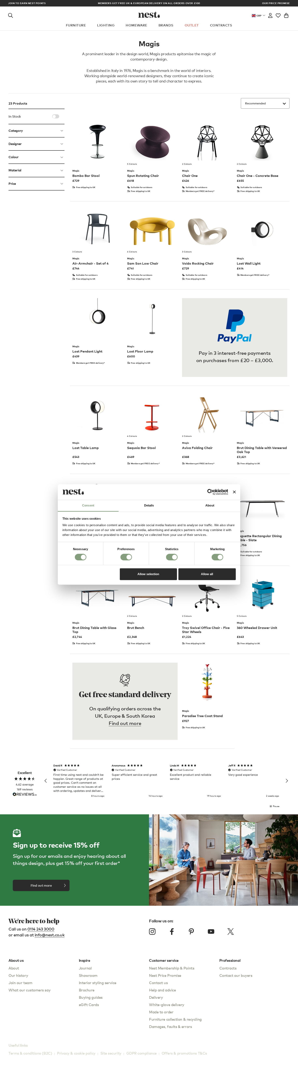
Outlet (192, 25)
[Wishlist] (278, 14)
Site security (110, 1053)
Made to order (161, 1011)
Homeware (136, 25)
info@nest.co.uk (50, 934)
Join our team (20, 982)
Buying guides (91, 997)
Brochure (86, 990)
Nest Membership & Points (171, 968)
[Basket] (286, 14)
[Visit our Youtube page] (211, 931)
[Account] (270, 14)
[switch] (126, 557)
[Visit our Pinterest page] (191, 931)
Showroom (88, 975)
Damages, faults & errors (170, 1026)
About (14, 968)
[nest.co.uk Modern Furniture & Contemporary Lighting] (149, 14)
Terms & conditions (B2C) (30, 1053)
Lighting (106, 25)
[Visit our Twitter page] (230, 931)
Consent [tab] (88, 505)
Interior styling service (97, 982)
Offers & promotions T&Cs (184, 1053)
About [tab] (209, 505)
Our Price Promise (276, 3)
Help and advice (162, 990)
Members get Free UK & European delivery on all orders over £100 (149, 3)
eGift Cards (89, 1004)
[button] (46, 781)
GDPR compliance (141, 1053)
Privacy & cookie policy (76, 1053)
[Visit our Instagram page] (152, 931)
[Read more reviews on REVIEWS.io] (25, 794)
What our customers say (29, 990)
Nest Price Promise (165, 975)
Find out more (125, 723)
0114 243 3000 (40, 929)
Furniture (76, 25)
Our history (18, 975)
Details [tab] (149, 505)
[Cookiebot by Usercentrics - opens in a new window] (210, 492)
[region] (166, 781)
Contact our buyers (235, 975)
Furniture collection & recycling (175, 1019)
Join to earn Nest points (27, 3)
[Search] (10, 14)
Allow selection (148, 574)
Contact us (158, 982)
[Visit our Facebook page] (171, 931)
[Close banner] (234, 492)
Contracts (221, 25)
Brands (166, 25)
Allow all (207, 574)
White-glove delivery (166, 1004)
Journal (85, 968)
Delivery (156, 997)
